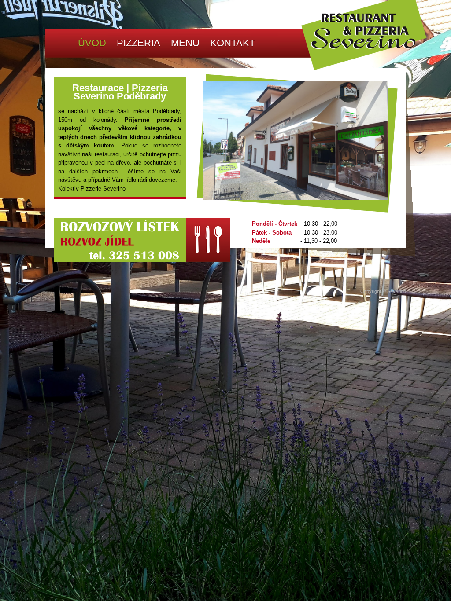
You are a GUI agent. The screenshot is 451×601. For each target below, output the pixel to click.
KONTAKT (232, 42)
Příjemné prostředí (153, 120)
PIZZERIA (138, 42)
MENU (185, 42)
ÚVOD (92, 42)
